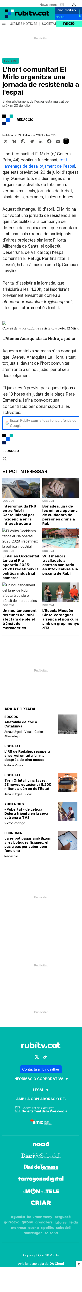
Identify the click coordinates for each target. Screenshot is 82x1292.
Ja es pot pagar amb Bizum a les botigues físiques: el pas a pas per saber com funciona (27, 844)
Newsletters (48, 4)
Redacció (11, 856)
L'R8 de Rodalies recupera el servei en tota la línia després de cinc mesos (27, 755)
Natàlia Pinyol (14, 765)
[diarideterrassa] (41, 1167)
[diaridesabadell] (41, 1156)
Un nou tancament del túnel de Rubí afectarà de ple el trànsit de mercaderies (19, 619)
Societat (49, 23)
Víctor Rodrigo (14, 823)
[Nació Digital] (22, 13)
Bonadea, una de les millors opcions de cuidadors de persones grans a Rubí (60, 515)
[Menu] (3, 23)
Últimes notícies (23, 23)
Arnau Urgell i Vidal (18, 794)
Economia (13, 833)
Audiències (14, 804)
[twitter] (4, 459)
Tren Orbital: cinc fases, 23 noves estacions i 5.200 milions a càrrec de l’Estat (27, 784)
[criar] (41, 1203)
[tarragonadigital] (41, 1179)
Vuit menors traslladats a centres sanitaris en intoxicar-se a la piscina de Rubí (60, 565)
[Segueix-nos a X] (37, 1056)
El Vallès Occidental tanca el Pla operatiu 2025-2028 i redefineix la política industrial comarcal (20, 567)
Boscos (11, 717)
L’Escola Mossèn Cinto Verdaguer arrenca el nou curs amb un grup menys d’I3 (60, 619)
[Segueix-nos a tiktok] (45, 1056)
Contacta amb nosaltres (41, 1069)
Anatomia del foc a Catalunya (20, 724)
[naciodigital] (41, 1144)
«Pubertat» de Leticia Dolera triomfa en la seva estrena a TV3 (26, 813)
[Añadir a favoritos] (66, 141)
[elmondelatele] (41, 1191)
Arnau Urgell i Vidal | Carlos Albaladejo (24, 734)
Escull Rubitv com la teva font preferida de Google (43, 423)
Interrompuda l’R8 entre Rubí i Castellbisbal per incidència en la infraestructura (19, 515)
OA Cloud (57, 1263)
